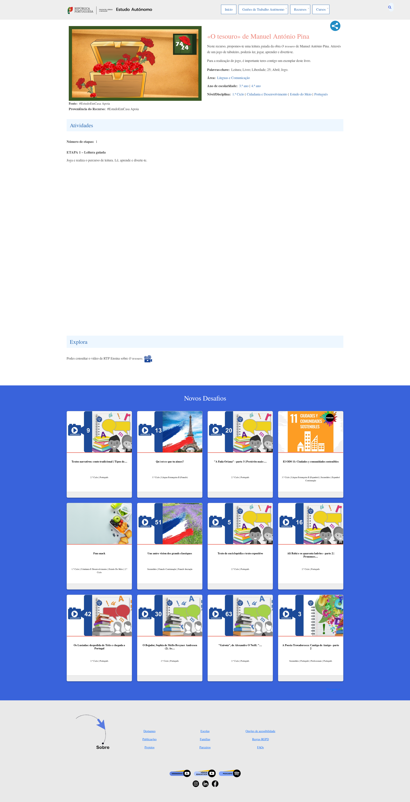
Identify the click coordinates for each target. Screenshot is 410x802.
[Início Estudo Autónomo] (90, 9)
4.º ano (256, 85)
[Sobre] (94, 732)
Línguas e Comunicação (233, 77)
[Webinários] (180, 773)
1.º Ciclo (238, 94)
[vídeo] (148, 358)
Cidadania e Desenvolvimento (267, 94)
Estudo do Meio (301, 94)
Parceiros (205, 747)
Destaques (149, 731)
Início (229, 9)
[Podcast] (230, 773)
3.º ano (244, 85)
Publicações (149, 739)
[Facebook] (215, 783)
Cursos (321, 9)
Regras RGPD (260, 739)
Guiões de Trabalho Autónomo (263, 9)
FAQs (260, 747)
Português (321, 94)
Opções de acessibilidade (260, 731)
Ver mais (332, 689)
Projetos (149, 747)
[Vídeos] (205, 773)
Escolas (205, 731)
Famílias (205, 739)
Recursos (300, 9)
